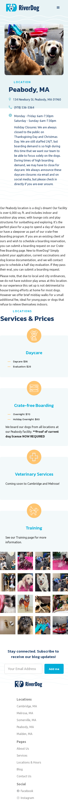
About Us (23, 748)
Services (22, 755)
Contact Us (24, 776)
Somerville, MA (26, 720)
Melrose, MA (25, 713)
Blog (20, 769)
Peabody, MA (25, 727)
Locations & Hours (29, 762)
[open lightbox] (7, 561)
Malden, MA (24, 733)
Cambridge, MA (27, 706)
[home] (21, 7)
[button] (58, 7)
